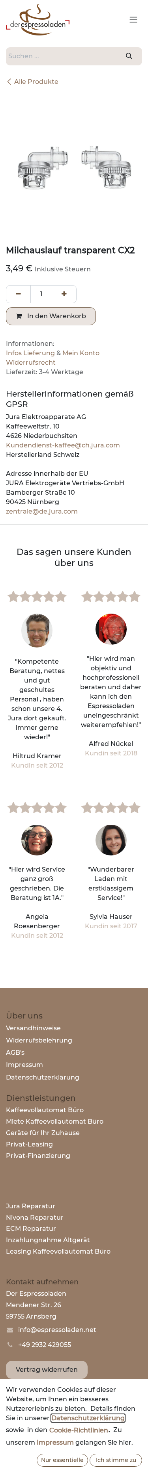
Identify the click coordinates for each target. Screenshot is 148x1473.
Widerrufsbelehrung (39, 1040)
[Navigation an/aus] (133, 20)
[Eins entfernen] (18, 294)
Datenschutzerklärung (88, 1418)
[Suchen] (129, 56)
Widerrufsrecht (31, 362)
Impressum (24, 1065)
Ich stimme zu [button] (116, 1460)
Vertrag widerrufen (47, 1369)
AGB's (15, 1052)
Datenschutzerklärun (40, 1077)
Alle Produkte (36, 81)
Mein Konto (80, 353)
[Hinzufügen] (64, 294)
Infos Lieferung (30, 353)
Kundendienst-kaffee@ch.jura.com (63, 445)
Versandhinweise (33, 1028)
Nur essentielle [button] (62, 1460)
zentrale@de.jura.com (42, 511)
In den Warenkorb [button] (56, 316)
